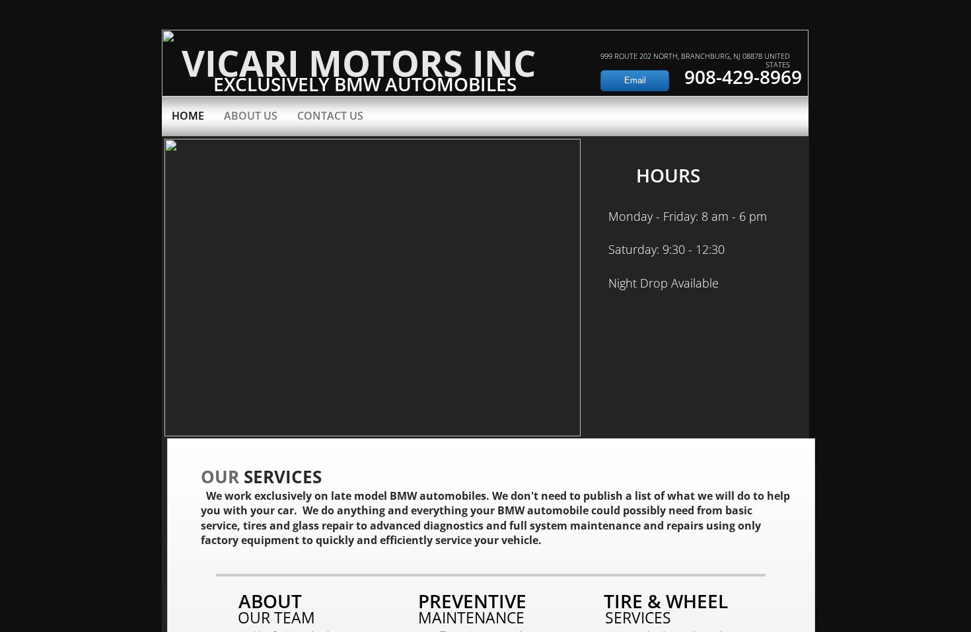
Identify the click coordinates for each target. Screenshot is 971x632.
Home (188, 115)
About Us (250, 115)
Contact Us (330, 115)
